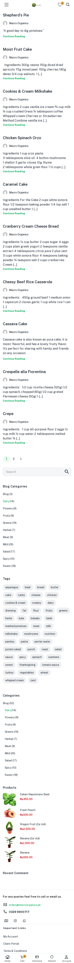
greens (63, 610)
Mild (5, 544)
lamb (49, 618)
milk (48, 626)
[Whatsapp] (24, 920)
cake (8, 595)
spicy (22, 657)
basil (28, 587)
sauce (9, 657)
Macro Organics (18, 23)
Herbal (7, 530)
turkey (9, 672)
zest (33, 680)
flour (36, 610)
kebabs (35, 618)
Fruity (6, 515)
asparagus (11, 587)
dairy (51, 602)
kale (21, 618)
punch (31, 649)
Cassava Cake (15, 324)
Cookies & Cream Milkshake (27, 91)
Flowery (8, 508)
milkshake (11, 633)
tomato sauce (50, 664)
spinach (37, 657)
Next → (21, 459)
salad (58, 649)
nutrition (50, 633)
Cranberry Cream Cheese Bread (31, 226)
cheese (35, 595)
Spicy (6, 558)
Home (7, 961)
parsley (9, 641)
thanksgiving (27, 664)
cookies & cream (15, 602)
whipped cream (14, 680)
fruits (49, 610)
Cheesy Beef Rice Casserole (27, 282)
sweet (9, 664)
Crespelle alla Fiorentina (24, 371)
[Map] (6, 920)
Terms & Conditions (15, 950)
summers (53, 657)
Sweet (7, 565)
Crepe (8, 413)
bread (40, 587)
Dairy (6, 501)
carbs (21, 595)
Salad (6, 551)
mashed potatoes (16, 626)
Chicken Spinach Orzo (22, 138)
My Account (10, 936)
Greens (7, 522)
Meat (6, 537)
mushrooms (31, 633)
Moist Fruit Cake (17, 49)
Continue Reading (14, 36)
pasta (24, 641)
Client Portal (11, 943)
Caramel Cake (15, 184)
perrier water (42, 641)
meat (36, 626)
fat (24, 610)
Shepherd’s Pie (16, 15)
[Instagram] (15, 920)
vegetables (27, 672)
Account (66, 961)
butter (54, 587)
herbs (8, 618)
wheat (44, 672)
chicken (52, 595)
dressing (10, 610)
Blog (6, 494)
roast (45, 649)
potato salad (13, 649)
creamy (36, 602)
